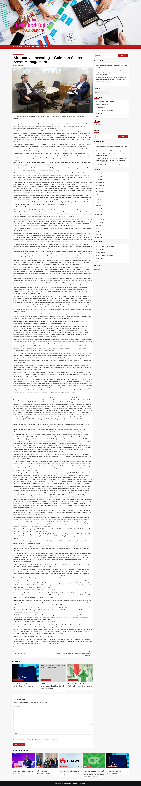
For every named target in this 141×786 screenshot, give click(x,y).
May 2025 (98, 202)
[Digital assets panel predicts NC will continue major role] (47, 760)
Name (15, 726)
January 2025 (98, 214)
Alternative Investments (18, 54)
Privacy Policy (36, 46)
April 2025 (98, 205)
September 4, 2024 (22, 65)
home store (97, 269)
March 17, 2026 (21, 773)
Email (55, 726)
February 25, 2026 (21, 688)
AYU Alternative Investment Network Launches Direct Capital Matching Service (52, 686)
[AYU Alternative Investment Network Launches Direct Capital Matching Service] (53, 673)
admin (16, 65)
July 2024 (97, 231)
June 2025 (98, 199)
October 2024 (99, 222)
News (96, 116)
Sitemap (45, 46)
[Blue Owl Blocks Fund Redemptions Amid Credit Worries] (80, 673)
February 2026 (99, 176)
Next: (73, 653)
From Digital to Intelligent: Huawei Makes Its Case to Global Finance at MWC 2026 (110, 73)
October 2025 (99, 188)
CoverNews (75, 783)
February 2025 (99, 211)
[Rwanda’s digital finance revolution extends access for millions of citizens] (23, 760)
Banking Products (100, 107)
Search (96, 130)
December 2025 (99, 182)
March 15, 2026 (68, 774)
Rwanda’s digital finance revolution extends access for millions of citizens (111, 66)
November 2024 (99, 220)
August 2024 (98, 228)
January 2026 (98, 179)
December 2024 (99, 217)
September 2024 (99, 225)
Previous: (19, 652)
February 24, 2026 (49, 690)
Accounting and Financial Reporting (104, 101)
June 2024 (98, 234)
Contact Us (27, 46)
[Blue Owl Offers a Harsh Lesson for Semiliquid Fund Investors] (25, 673)
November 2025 (99, 185)
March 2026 (98, 174)
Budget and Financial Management (104, 110)
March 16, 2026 (45, 773)
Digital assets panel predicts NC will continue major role (109, 70)
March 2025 (98, 208)
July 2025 (97, 197)
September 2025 (99, 191)
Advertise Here (17, 46)
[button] (128, 46)
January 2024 (98, 237)
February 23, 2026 (76, 688)
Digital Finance (99, 113)
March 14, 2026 (92, 776)
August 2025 (98, 194)
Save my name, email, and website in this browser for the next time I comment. (36, 739)
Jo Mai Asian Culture (99, 124)
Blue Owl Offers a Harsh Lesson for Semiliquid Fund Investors (111, 84)
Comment (16, 706)
